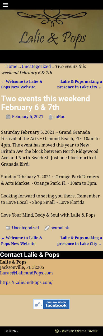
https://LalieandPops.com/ (26, 282)
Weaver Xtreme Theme (79, 331)
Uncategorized (36, 66)
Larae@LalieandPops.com (26, 272)
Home (11, 66)
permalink (59, 227)
